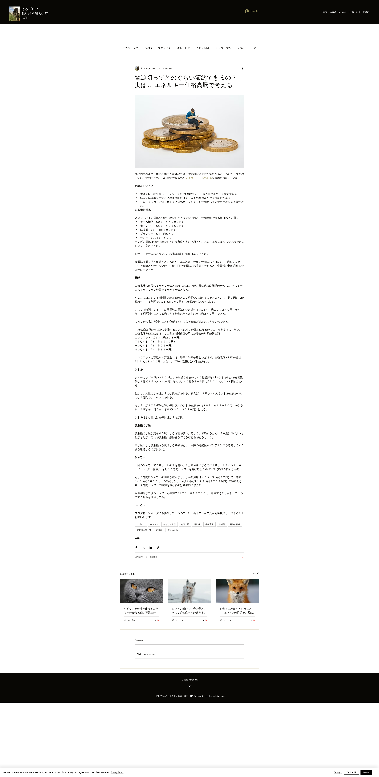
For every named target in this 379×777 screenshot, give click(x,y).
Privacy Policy (117, 772)
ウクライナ (164, 48)
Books (148, 48)
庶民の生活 (172, 530)
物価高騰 (209, 524)
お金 (137, 537)
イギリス (141, 524)
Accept (366, 772)
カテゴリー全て (129, 48)
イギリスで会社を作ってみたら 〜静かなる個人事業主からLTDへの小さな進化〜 (141, 610)
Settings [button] (338, 772)
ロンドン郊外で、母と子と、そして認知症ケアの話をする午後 (189, 610)
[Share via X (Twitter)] (143, 547)
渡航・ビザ (183, 48)
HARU (24, 17)
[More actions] (242, 68)
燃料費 (222, 524)
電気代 (197, 524)
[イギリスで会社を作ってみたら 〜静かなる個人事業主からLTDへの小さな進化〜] (141, 591)
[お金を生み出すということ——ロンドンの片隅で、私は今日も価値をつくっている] (237, 591)
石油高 (159, 530)
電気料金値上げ (144, 530)
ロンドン (154, 524)
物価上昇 (185, 524)
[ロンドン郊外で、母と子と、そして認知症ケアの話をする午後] (189, 591)
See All (256, 573)
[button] (255, 48)
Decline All (351, 772)
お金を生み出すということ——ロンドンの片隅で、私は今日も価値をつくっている (236, 610)
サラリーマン (223, 48)
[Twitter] (189, 686)
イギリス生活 (169, 524)
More (240, 48)
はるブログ (31, 8)
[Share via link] (157, 547)
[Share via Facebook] (136, 547)
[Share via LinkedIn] (150, 547)
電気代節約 (235, 524)
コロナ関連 (202, 48)
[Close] (375, 772)
